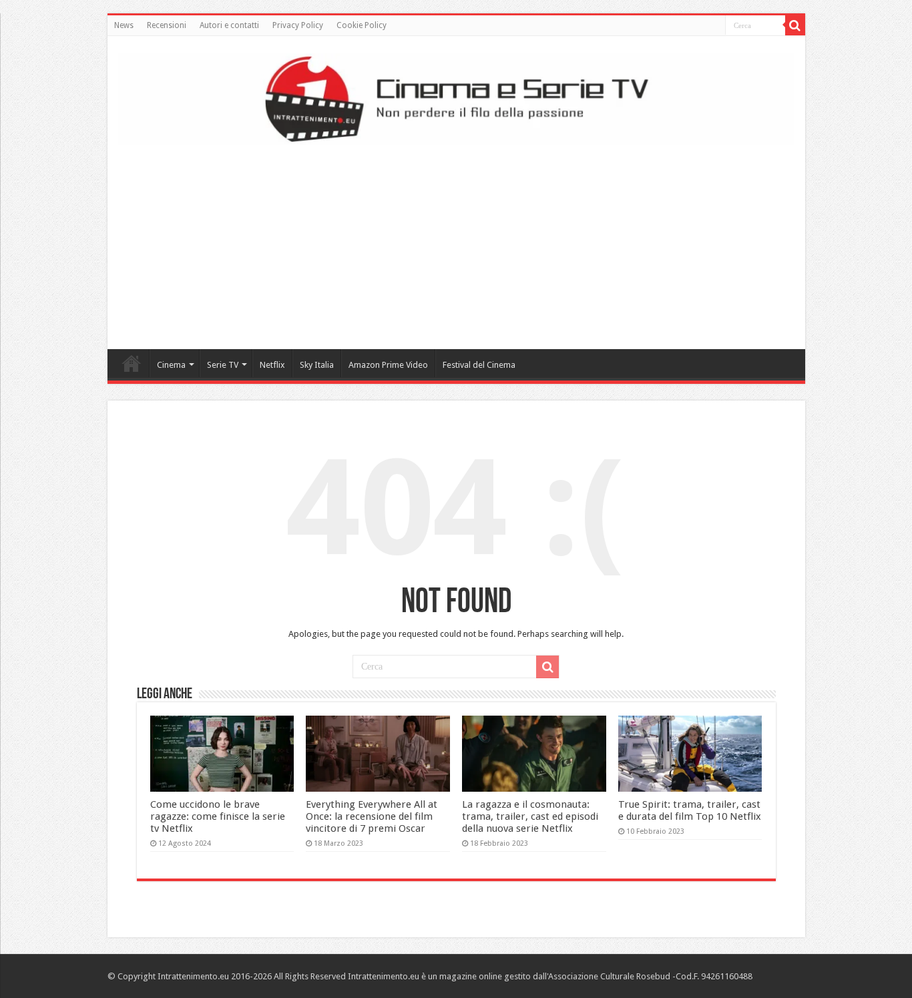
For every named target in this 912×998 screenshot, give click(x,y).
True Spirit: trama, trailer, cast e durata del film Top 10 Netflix (689, 810)
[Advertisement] (456, 242)
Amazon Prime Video (388, 365)
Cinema (171, 365)
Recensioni (166, 25)
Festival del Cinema (479, 365)
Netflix (272, 365)
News (124, 25)
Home (131, 363)
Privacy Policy (297, 25)
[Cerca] (795, 25)
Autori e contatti (229, 25)
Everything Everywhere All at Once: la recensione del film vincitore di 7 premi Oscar (371, 816)
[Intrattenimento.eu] (456, 97)
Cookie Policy (361, 25)
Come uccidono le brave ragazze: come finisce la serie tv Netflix (217, 816)
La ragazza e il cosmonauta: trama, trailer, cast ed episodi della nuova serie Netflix (530, 816)
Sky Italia (317, 365)
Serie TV (222, 365)
